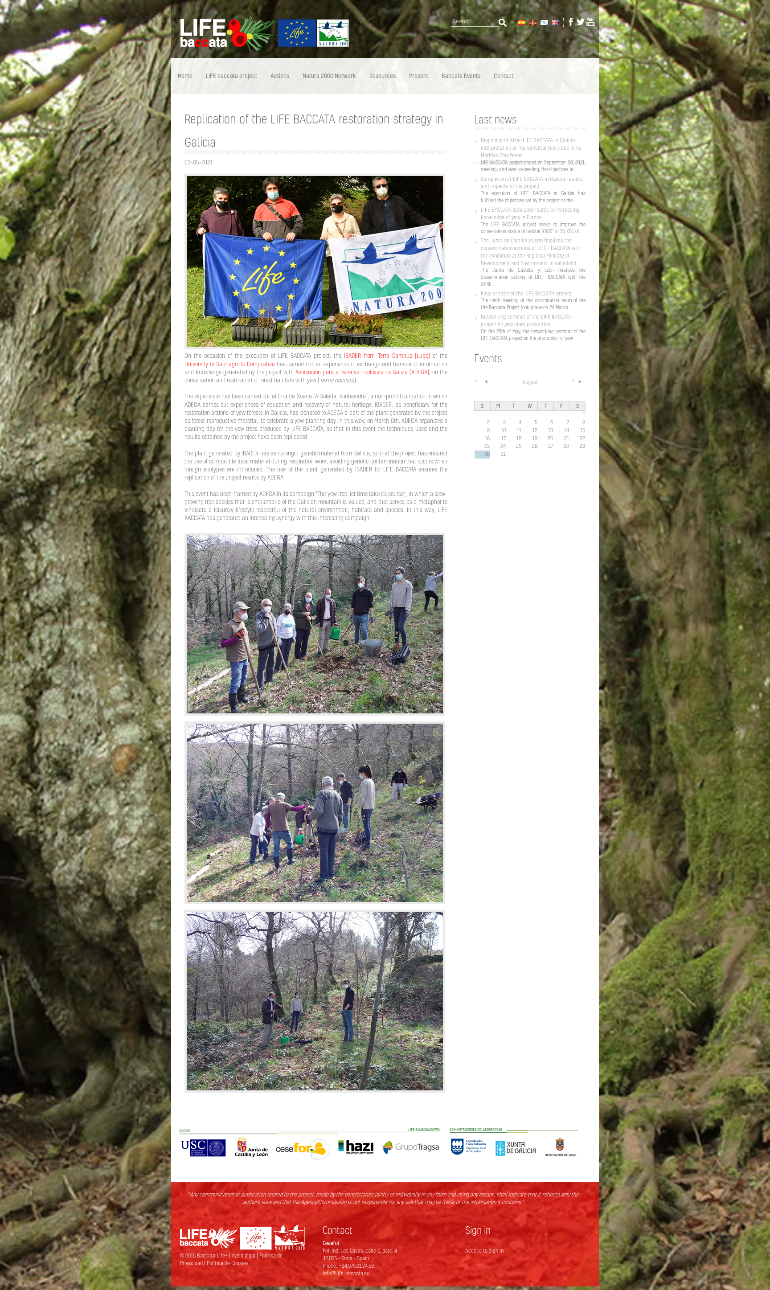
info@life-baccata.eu (346, 1273)
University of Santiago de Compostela (229, 364)
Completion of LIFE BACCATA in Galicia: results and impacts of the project (532, 183)
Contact (503, 75)
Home (185, 75)
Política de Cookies (228, 1263)
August (530, 382)
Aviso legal (244, 1255)
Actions (279, 75)
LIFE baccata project (231, 75)
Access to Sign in (484, 1250)
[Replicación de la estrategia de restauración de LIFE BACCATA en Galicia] (521, 22)
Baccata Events (461, 75)
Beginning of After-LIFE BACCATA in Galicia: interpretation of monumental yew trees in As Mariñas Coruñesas (531, 148)
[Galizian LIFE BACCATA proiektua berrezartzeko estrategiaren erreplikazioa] (532, 22)
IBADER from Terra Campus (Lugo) (387, 355)
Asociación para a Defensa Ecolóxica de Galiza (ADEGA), (362, 372)
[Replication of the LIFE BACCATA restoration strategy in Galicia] (554, 22)
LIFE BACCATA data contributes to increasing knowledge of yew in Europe (530, 213)
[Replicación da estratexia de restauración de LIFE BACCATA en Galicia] (543, 22)
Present (418, 75)
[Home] (260, 50)
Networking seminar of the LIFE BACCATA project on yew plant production (526, 320)
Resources (382, 75)
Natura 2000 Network (329, 75)
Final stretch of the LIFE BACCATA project (526, 293)
